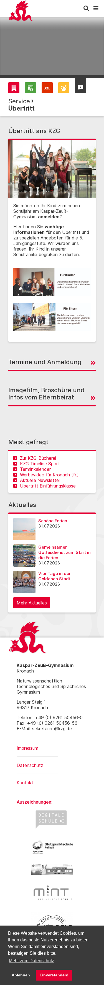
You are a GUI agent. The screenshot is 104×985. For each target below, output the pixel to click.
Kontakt (25, 782)
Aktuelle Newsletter (40, 480)
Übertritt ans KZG (34, 130)
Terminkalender (35, 469)
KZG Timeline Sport (40, 463)
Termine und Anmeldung (45, 362)
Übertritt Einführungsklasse (48, 486)
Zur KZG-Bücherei (38, 458)
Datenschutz (30, 765)
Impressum (27, 748)
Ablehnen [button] (21, 975)
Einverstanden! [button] (54, 975)
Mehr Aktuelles (32, 603)
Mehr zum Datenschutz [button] (31, 960)
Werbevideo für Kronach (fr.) (49, 475)
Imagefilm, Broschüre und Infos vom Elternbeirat (46, 393)
